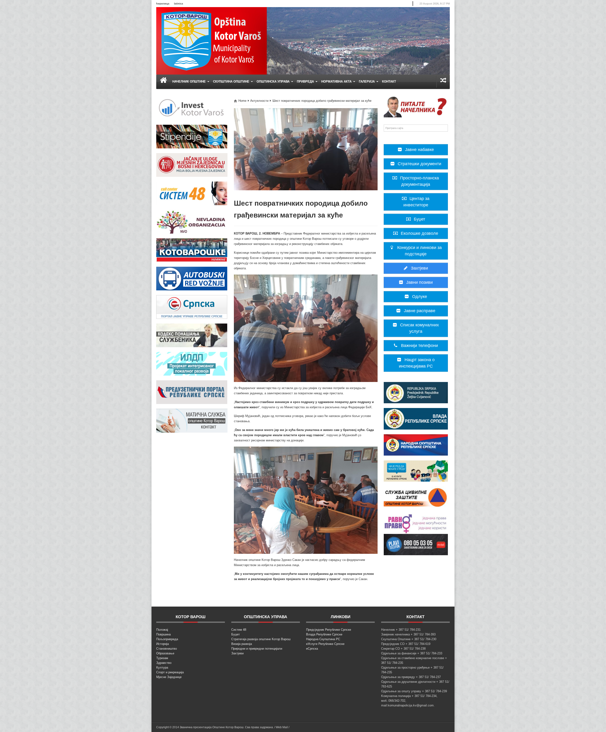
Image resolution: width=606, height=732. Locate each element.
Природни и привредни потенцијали (256, 648)
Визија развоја (241, 644)
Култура (162, 667)
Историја (162, 644)
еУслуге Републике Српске (325, 644)
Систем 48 (238, 629)
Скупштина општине (231, 81)
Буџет (235, 634)
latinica (178, 3)
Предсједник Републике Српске (328, 629)
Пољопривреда (167, 639)
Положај (162, 629)
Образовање (165, 653)
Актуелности (259, 100)
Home (242, 100)
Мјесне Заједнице (169, 677)
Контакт (389, 81)
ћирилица (162, 3)
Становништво (166, 648)
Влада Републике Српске (324, 634)
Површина (163, 634)
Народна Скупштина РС (323, 639)
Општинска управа (273, 81)
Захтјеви (237, 653)
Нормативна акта (336, 81)
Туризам (162, 658)
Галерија (367, 81)
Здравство (163, 663)
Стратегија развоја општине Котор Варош (260, 639)
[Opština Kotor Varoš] (211, 40)
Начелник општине (189, 81)
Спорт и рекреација (170, 672)
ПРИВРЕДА (306, 81)
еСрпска (312, 648)
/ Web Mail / (281, 727)
